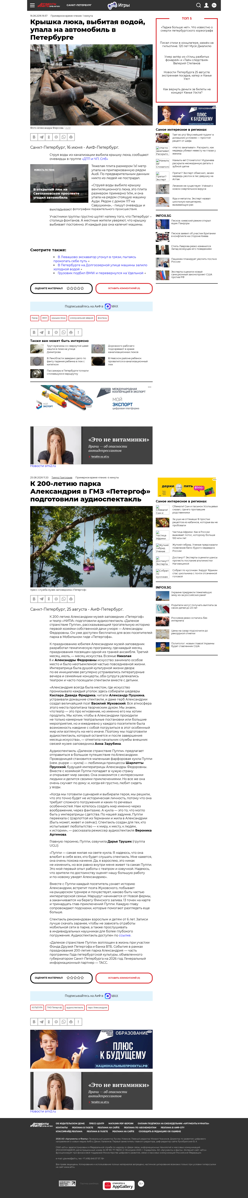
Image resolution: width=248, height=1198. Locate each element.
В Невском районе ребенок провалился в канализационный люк (128, 361)
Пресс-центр (96, 1123)
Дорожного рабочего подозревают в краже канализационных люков (123, 349)
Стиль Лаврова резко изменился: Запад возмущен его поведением (191, 247)
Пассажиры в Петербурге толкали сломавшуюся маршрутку (68, 372)
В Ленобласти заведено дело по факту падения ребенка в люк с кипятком (66, 361)
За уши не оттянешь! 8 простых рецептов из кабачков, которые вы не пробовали (195, 522)
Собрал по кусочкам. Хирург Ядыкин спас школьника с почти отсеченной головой (194, 573)
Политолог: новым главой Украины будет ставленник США (192, 645)
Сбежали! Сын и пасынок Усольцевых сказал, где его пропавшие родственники (195, 509)
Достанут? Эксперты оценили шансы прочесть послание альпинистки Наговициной (194, 560)
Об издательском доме (70, 1123)
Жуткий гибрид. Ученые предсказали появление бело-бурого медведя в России (195, 547)
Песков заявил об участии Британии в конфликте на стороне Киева (193, 235)
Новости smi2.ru (43, 466)
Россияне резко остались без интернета (189, 619)
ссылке (125, 935)
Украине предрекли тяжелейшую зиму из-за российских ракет (191, 593)
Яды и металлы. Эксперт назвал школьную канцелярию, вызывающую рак (191, 201)
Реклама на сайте (109, 1127)
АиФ (68, 127)
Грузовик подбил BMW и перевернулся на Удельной (100, 273)
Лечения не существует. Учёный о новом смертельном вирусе (192, 187)
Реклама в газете (82, 1127)
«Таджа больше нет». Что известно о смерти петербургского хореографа (187, 29)
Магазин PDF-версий (120, 1123)
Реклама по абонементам (140, 1127)
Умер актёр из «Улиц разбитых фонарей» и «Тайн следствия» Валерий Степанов (186, 60)
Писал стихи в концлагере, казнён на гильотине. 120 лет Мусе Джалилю (187, 44)
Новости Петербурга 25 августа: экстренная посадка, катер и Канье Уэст (187, 76)
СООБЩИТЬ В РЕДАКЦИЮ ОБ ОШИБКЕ (160, 1131)
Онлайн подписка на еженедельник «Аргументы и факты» (173, 1123)
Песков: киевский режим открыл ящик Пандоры (191, 222)
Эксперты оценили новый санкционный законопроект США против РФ (191, 274)
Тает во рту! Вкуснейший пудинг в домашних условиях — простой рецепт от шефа (193, 137)
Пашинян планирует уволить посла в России (194, 260)
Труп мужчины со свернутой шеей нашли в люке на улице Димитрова (67, 349)
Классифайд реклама (69, 1131)
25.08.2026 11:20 (39, 477)
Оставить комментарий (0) (124, 288)
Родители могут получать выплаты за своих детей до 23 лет (194, 606)
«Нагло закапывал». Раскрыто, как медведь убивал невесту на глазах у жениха (194, 150)
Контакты (62, 1127)
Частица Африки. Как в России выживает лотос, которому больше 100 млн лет (193, 535)
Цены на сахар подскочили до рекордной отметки (189, 632)
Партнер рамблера (89, 1183)
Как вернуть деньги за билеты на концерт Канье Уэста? (187, 91)
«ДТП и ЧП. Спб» (95, 159)
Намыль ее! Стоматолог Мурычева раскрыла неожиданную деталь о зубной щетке (193, 163)
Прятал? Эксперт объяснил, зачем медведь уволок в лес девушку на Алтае (193, 176)
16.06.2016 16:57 (38, 15)
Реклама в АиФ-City (172, 1127)
